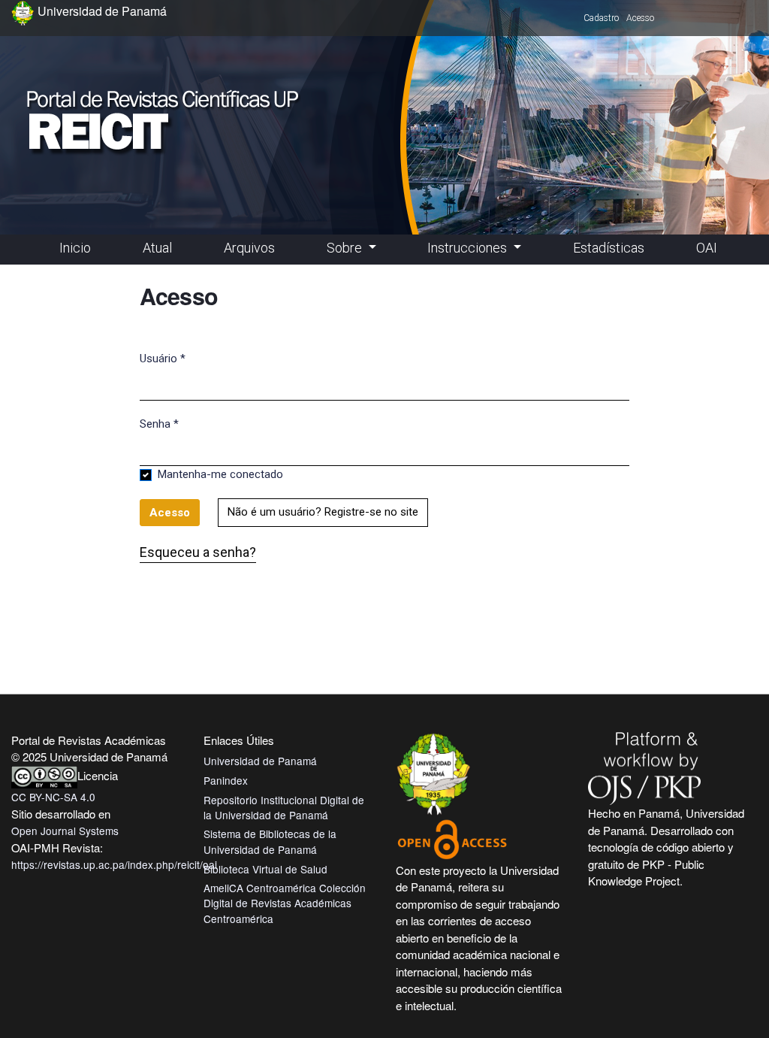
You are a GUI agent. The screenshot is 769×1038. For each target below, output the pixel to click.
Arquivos (249, 248)
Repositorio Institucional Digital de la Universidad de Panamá (284, 807)
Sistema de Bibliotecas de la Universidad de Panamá (270, 841)
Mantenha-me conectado (220, 474)
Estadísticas (608, 248)
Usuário (162, 358)
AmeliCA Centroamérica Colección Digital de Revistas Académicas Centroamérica (285, 903)
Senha (159, 423)
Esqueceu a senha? (198, 552)
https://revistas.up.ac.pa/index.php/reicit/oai (114, 864)
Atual (157, 248)
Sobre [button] (346, 248)
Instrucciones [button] (468, 248)
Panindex (226, 780)
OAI (706, 248)
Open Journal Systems (65, 830)
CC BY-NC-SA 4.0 (53, 796)
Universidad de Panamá (260, 760)
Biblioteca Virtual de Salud (265, 868)
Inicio (75, 248)
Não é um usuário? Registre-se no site (323, 512)
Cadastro (601, 18)
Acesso (640, 18)
